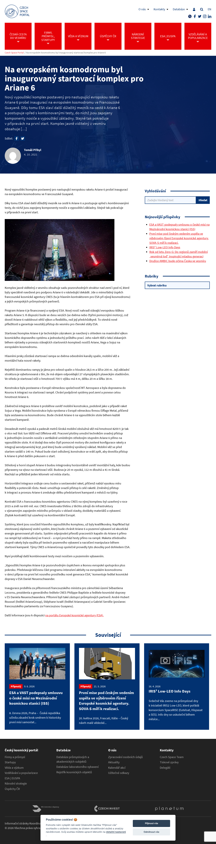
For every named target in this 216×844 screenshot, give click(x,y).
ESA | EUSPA (12, 778)
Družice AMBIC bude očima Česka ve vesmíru (177, 261)
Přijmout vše (151, 823)
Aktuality (113, 762)
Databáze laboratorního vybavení (77, 767)
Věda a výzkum (14, 768)
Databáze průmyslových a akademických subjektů (72, 759)
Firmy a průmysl (15, 757)
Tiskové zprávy (169, 762)
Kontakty (159, 9)
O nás (142, 9)
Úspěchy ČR (12, 789)
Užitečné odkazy (118, 773)
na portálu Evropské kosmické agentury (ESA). (74, 615)
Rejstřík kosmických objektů (74, 772)
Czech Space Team (172, 757)
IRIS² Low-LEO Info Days (164, 247)
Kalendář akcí (116, 768)
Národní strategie (16, 783)
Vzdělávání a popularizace (21, 773)
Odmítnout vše (151, 832)
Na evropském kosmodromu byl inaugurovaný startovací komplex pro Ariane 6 (66, 52)
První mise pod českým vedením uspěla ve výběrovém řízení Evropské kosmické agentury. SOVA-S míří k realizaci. (179, 238)
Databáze (179, 9)
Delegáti (165, 768)
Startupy (10, 762)
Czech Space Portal (14, 52)
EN (209, 9)
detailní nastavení (116, 832)
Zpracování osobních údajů (125, 757)
